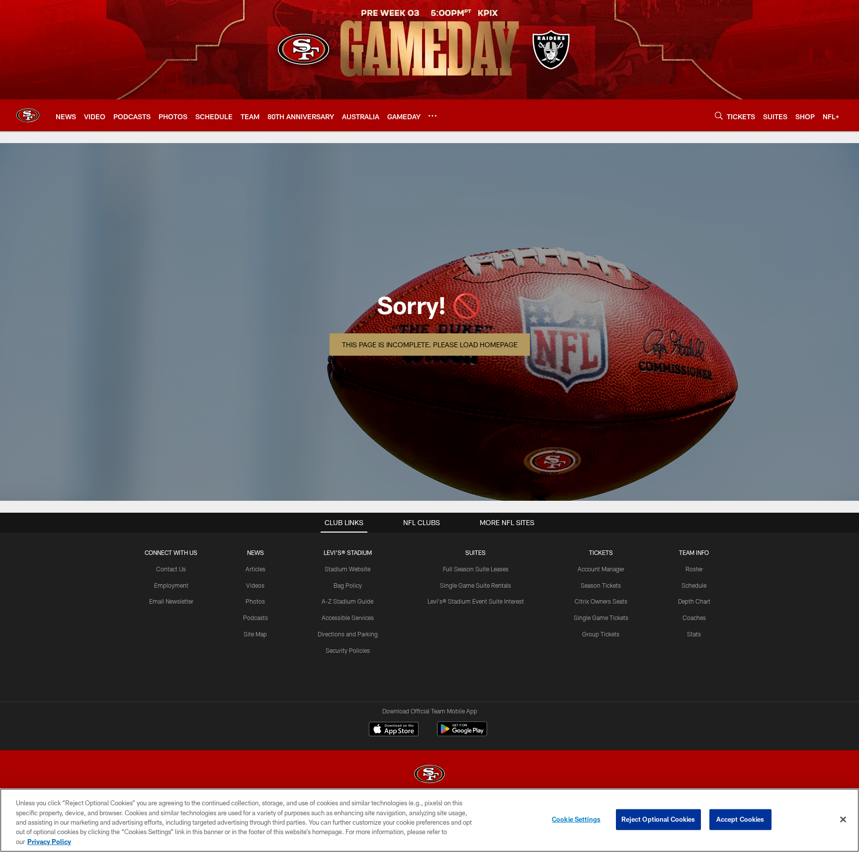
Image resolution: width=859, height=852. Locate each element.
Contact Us (171, 568)
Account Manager (601, 568)
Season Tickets (601, 585)
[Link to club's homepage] (28, 115)
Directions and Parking (348, 633)
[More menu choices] (432, 116)
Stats (694, 633)
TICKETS (601, 552)
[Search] (719, 115)
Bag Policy (348, 585)
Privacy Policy (49, 842)
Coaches (694, 617)
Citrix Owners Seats (601, 601)
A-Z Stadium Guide (347, 601)
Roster (694, 568)
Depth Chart (694, 601)
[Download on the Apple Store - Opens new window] (393, 730)
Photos (255, 601)
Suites (475, 552)
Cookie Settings (576, 819)
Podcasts (255, 617)
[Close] (843, 820)
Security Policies (348, 650)
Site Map (255, 633)
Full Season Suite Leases (476, 568)
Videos (255, 585)
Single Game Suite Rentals (475, 585)
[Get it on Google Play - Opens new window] (462, 734)
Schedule (694, 585)
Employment (171, 585)
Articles (255, 568)
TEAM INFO (694, 552)
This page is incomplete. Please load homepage (429, 344)
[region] (429, 820)
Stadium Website (347, 568)
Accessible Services (348, 617)
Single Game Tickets (601, 617)
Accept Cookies (740, 819)
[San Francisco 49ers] (429, 775)
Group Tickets (600, 633)
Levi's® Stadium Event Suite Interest (476, 601)
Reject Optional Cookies (658, 819)
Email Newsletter (171, 601)
